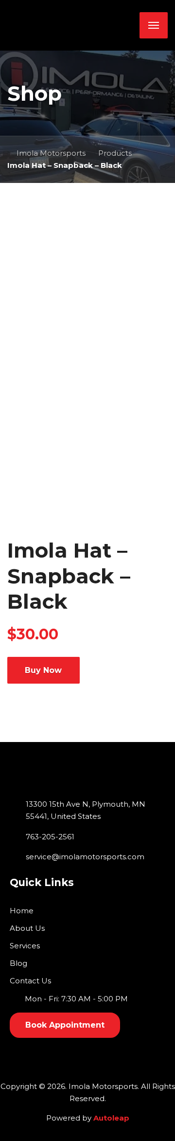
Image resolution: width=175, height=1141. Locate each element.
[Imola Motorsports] (70, 25)
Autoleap (111, 1118)
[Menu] (154, 25)
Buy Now (43, 670)
